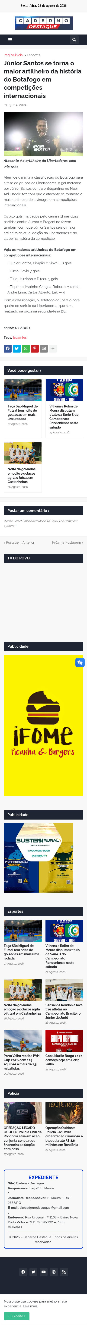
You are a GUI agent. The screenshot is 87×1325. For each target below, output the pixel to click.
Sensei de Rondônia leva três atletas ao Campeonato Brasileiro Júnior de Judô (64, 1011)
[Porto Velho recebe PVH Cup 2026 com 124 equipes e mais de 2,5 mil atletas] (23, 1041)
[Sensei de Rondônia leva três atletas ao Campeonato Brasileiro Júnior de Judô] (64, 990)
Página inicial (14, 55)
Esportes (33, 55)
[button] (10, 40)
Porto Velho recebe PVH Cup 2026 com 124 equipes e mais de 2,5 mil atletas (21, 1062)
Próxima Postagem (66, 542)
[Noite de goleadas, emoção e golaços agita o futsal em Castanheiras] (23, 453)
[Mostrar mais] (53, 349)
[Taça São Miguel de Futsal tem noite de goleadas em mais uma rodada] (23, 390)
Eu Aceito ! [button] (17, 1316)
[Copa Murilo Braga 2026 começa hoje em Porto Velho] (64, 1041)
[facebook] (23, 1272)
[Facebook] (8, 349)
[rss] (64, 1272)
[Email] (44, 349)
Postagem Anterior (20, 542)
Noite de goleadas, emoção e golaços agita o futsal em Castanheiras (22, 475)
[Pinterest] (35, 349)
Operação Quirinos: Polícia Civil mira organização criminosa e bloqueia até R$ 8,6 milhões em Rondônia (64, 1136)
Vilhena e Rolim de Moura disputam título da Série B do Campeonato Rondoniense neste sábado (63, 416)
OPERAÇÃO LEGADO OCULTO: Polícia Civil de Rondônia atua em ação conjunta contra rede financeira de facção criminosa (23, 1138)
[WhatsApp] (26, 349)
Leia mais (30, 1306)
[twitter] (33, 1272)
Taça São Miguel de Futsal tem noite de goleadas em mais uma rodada (23, 412)
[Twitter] (17, 349)
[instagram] (54, 1272)
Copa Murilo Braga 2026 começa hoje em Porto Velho (64, 1060)
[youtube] (44, 1272)
